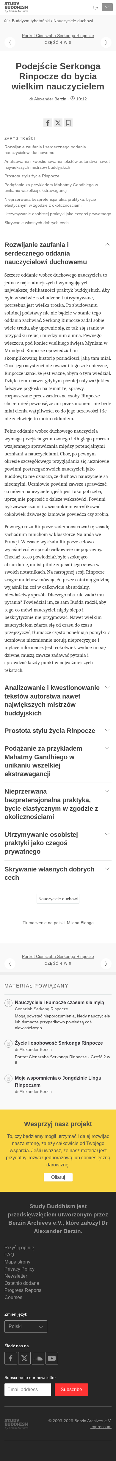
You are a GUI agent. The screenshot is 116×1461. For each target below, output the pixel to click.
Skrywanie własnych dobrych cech (36, 222)
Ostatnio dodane (21, 1283)
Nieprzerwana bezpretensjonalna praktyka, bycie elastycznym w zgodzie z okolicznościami (50, 202)
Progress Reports (22, 1290)
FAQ (9, 1254)
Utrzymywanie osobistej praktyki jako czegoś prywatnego (57, 213)
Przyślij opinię (19, 1247)
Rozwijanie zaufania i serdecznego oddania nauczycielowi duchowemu (45, 150)
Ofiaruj (58, 1177)
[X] (58, 122)
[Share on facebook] (47, 122)
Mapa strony (17, 1261)
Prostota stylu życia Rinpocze (31, 176)
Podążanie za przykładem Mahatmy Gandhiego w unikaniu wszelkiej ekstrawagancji (51, 187)
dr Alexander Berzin (47, 99)
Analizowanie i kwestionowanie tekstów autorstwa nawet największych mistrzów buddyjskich (57, 164)
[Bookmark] (68, 122)
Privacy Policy (19, 1268)
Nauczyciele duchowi (58, 898)
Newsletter (15, 1276)
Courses (13, 1297)
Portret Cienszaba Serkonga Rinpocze (58, 35)
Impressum (101, 1426)
